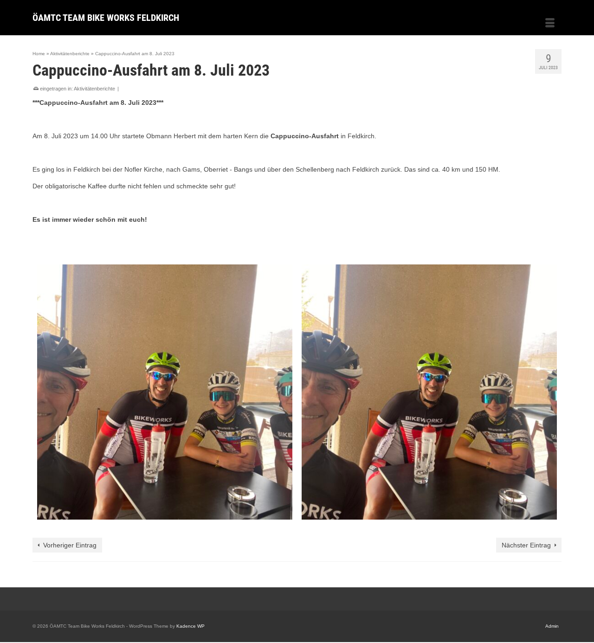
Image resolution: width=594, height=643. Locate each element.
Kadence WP (190, 626)
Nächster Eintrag (526, 545)
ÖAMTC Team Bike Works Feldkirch (105, 17)
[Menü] (550, 23)
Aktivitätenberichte (94, 88)
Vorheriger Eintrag (70, 545)
